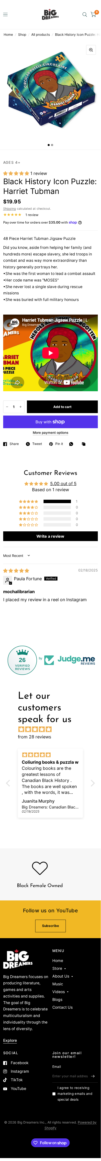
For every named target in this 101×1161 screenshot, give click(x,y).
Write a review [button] (50, 536)
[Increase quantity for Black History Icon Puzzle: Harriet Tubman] (20, 407)
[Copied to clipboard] (85, 444)
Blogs (57, 999)
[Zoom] (91, 50)
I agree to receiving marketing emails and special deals (74, 1093)
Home (8, 34)
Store (57, 968)
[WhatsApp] (72, 444)
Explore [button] (10, 1040)
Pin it (59, 444)
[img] (16, 570)
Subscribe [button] (50, 926)
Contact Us (62, 1007)
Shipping (9, 208)
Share (14, 444)
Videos (58, 991)
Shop (22, 34)
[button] (16, 173)
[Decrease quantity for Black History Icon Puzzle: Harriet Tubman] (7, 407)
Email (56, 1067)
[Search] (85, 14)
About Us (60, 976)
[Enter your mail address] (93, 1076)
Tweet (37, 444)
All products (40, 34)
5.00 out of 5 (63, 483)
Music (57, 984)
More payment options (50, 433)
